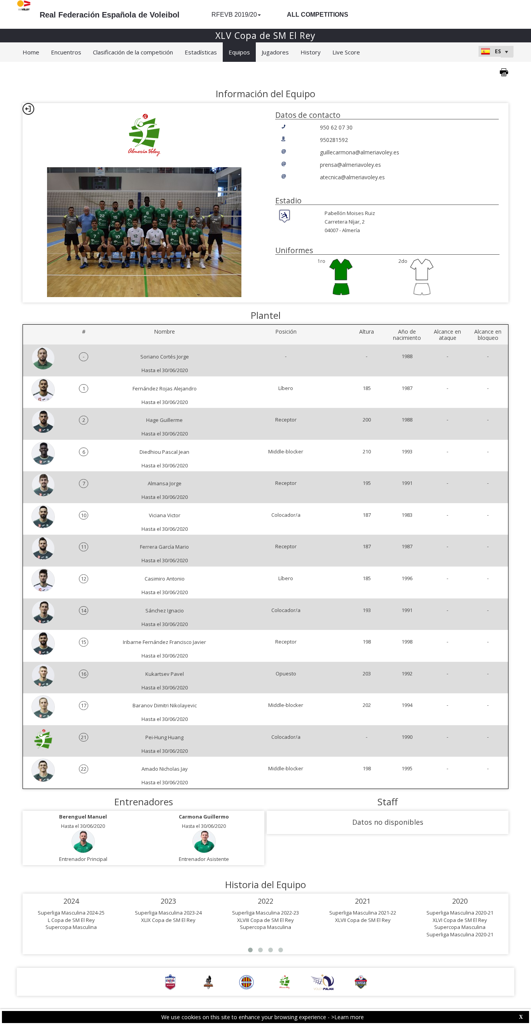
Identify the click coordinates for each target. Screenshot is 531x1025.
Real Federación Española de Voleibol (110, 14)
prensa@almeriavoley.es (350, 164)
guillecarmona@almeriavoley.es (359, 152)
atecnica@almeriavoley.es (352, 177)
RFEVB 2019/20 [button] (234, 14)
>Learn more (347, 1017)
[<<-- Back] (28, 109)
